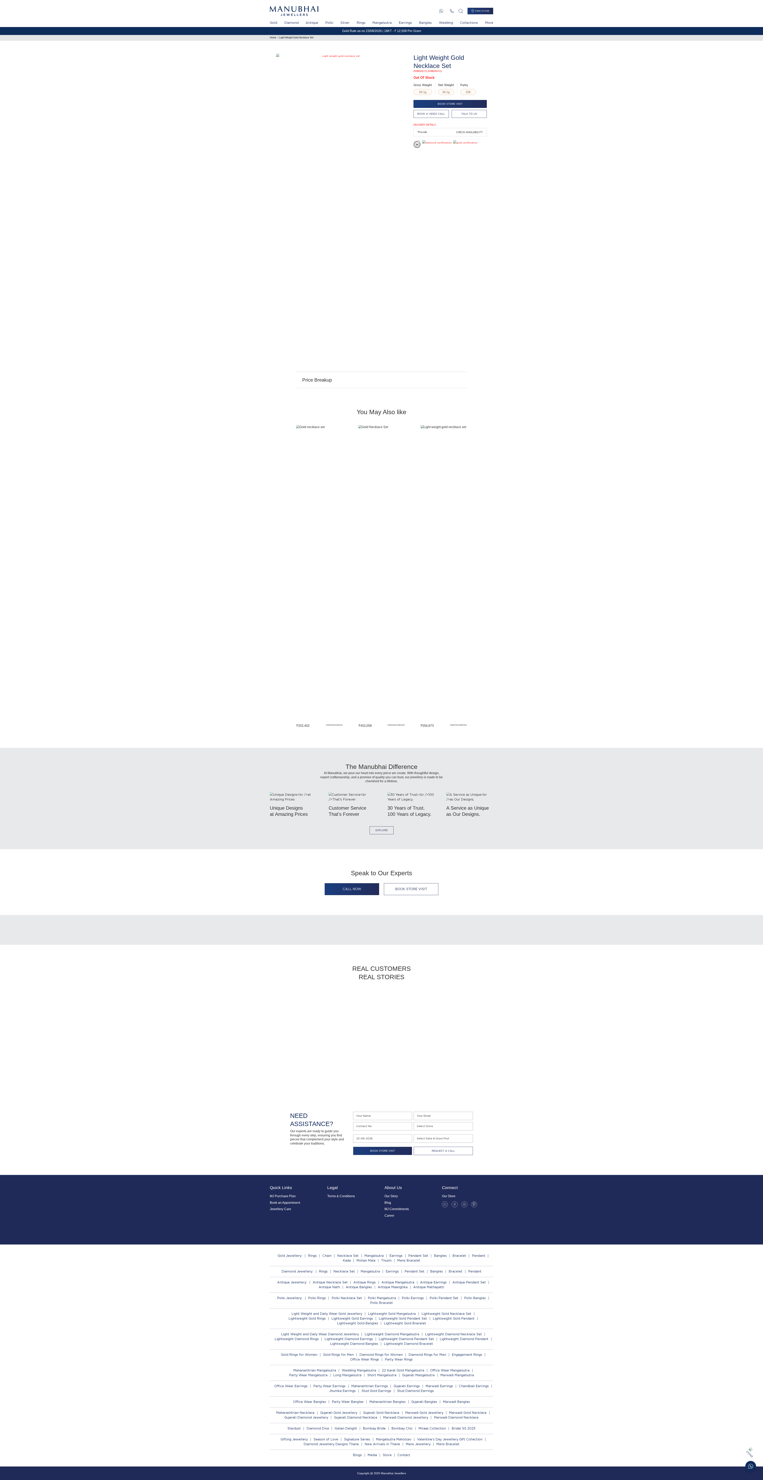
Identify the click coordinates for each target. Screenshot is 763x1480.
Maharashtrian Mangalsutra (314, 1370)
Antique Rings (364, 1282)
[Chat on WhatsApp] (750, 1466)
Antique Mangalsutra (398, 1282)
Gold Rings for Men (338, 1355)
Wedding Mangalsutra (359, 1370)
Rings (361, 23)
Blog (387, 1202)
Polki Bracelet (381, 1303)
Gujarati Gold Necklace (381, 1413)
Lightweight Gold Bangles (357, 1323)
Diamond (291, 23)
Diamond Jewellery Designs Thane (331, 1444)
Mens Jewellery (418, 1444)
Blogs (357, 1455)
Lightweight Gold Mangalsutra (392, 1314)
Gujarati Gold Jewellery (338, 1413)
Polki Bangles (475, 1298)
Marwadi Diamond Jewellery (405, 1417)
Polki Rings (317, 1298)
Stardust (294, 1428)
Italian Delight (346, 1428)
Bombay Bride (374, 1428)
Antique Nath (329, 1287)
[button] (282, 575)
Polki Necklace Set (347, 1298)
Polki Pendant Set (444, 1298)
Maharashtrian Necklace (295, 1413)
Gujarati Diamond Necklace (355, 1417)
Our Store (448, 1196)
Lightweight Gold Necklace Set (446, 1314)
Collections (469, 23)
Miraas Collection (432, 1428)
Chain (326, 1256)
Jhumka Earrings (342, 1391)
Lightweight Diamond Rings (297, 1339)
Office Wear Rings (364, 1359)
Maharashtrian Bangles (387, 1402)
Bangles (425, 23)
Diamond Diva (318, 1428)
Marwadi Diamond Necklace (456, 1417)
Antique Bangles (359, 1287)
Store (387, 1455)
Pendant (478, 1256)
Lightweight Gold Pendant (453, 1318)
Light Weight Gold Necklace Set (296, 37)
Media (372, 1455)
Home (273, 37)
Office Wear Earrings (291, 1386)
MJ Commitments (396, 1209)
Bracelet (459, 1256)
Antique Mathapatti (428, 1287)
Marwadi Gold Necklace (468, 1413)
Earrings (405, 23)
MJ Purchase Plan (283, 1196)
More (489, 23)
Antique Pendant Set (469, 1282)
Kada (347, 1260)
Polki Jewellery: (289, 1298)
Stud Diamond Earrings (415, 1391)
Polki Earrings (413, 1298)
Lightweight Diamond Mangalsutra (392, 1334)
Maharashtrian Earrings (369, 1386)
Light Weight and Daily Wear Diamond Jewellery (320, 1334)
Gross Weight (422, 85)
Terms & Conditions (341, 1196)
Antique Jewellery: (292, 1282)
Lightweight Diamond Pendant (464, 1339)
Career (389, 1215)
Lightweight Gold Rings (307, 1318)
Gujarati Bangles (424, 1402)
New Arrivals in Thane (382, 1444)
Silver (345, 23)
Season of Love (326, 1439)
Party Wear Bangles (348, 1402)
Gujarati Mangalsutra (418, 1375)
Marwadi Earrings (439, 1386)
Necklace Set (348, 1256)
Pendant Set (418, 1256)
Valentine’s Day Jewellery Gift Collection (449, 1439)
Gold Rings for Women (299, 1355)
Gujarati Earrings (407, 1386)
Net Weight (446, 85)
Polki (329, 23)
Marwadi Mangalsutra (457, 1375)
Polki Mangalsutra (382, 1298)
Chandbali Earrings (474, 1386)
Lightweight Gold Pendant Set (403, 1318)
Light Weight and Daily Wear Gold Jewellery (326, 1314)
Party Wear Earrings (329, 1386)
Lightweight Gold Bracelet (405, 1323)
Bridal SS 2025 (463, 1428)
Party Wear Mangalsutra (308, 1375)
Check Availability (469, 132)
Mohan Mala (365, 1260)
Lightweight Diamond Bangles (354, 1344)
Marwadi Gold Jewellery (424, 1413)
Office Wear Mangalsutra (450, 1370)
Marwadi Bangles (456, 1402)
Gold (273, 23)
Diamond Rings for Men (427, 1355)
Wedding (446, 23)
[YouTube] (445, 1204)
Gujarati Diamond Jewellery (306, 1417)
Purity (464, 85)
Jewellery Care (280, 1209)
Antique (312, 23)
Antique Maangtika (393, 1287)
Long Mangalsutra (347, 1375)
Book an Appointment (285, 1202)
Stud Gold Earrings (376, 1391)
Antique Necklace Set (330, 1282)
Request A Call (443, 1150)
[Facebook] (455, 1204)
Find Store (482, 11)
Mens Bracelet (408, 1260)
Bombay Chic (402, 1428)
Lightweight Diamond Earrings (348, 1339)
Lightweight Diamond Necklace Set (453, 1334)
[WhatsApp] (441, 11)
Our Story (391, 1196)
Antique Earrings (433, 1282)
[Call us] (452, 11)
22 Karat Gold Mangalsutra (403, 1370)
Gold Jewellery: (290, 1256)
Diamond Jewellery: (297, 1271)
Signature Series (357, 1439)
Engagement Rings (467, 1355)
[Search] (461, 11)
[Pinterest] (474, 1204)
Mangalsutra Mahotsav (393, 1439)
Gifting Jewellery (294, 1439)
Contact (403, 1455)
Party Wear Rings (399, 1359)
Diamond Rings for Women (381, 1355)
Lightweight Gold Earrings (352, 1318)
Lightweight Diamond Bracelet (408, 1344)
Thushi (386, 1260)
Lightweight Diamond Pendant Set (406, 1339)
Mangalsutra (382, 23)
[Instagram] (464, 1204)
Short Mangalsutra (381, 1375)
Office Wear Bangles (309, 1402)
